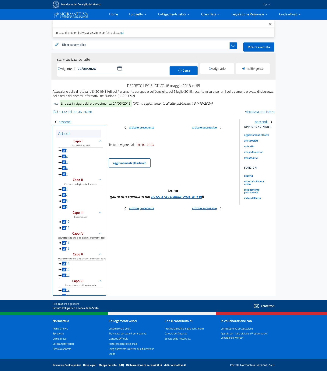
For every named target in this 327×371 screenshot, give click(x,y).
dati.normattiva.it (175, 365)
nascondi (65, 121)
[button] (120, 68)
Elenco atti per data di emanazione (127, 333)
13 (67, 248)
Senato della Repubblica (178, 338)
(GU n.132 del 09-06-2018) (72, 111)
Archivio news (60, 328)
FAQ (122, 365)
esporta (248, 176)
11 (67, 227)
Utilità (112, 354)
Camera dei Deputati (176, 333)
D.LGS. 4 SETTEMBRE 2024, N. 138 (176, 197)
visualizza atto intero (259, 111)
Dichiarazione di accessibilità (144, 365)
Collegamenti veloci (63, 344)
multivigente (255, 68)
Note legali (90, 365)
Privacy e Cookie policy (67, 365)
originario (219, 68)
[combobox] (145, 45)
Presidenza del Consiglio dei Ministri (184, 328)
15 (67, 269)
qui (122, 32)
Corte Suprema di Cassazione (237, 328)
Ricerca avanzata (259, 47)
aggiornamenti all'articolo (129, 163)
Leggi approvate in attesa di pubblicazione (131, 349)
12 (67, 242)
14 (67, 263)
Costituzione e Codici (120, 328)
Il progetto (58, 333)
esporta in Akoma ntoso (254, 182)
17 (67, 290)
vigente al (68, 68)
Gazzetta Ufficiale (118, 338)
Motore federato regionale (123, 344)
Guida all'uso (59, 338)
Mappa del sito (108, 365)
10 (67, 221)
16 (67, 275)
